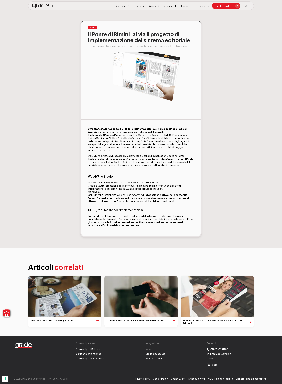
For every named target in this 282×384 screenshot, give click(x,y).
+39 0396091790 (218, 349)
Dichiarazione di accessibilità (251, 378)
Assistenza (204, 6)
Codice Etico (178, 378)
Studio (180, 128)
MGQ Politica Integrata (220, 378)
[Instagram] (214, 365)
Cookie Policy (160, 378)
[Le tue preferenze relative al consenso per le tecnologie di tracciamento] (5, 379)
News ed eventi (153, 358)
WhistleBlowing (196, 378)
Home (148, 349)
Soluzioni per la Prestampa (90, 358)
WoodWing (94, 131)
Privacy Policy (142, 378)
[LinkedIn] (209, 365)
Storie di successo (155, 353)
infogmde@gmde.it (220, 353)
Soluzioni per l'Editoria (88, 349)
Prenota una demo (223, 5)
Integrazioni (140, 6)
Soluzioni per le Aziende (88, 353)
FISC (170, 135)
